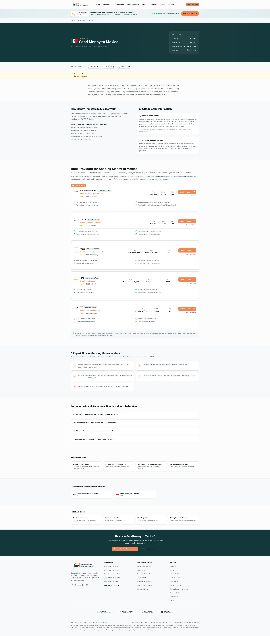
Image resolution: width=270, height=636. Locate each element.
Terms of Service (175, 585)
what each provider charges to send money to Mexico (172, 177)
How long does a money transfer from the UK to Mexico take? (95, 423)
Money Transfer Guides (145, 585)
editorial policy (108, 335)
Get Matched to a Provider (123, 549)
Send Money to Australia (112, 574)
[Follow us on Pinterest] (83, 585)
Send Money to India (111, 581)
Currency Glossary (143, 589)
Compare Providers (148, 549)
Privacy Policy (174, 581)
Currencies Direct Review (145, 574)
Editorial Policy (175, 574)
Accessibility (174, 597)
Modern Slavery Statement (179, 589)
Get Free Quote (185, 192)
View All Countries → (111, 585)
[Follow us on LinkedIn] (79, 585)
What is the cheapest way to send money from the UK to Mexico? (96, 414)
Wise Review (141, 570)
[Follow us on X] (76, 585)
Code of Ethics (175, 593)
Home (98, 5)
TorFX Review (141, 578)
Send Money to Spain (111, 566)
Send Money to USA (110, 570)
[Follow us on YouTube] (87, 585)
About (163, 5)
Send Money (107, 5)
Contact (171, 5)
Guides (144, 5)
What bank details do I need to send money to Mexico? (93, 431)
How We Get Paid (175, 578)
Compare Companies (144, 566)
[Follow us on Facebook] (72, 585)
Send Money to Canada (112, 578)
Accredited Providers (144, 581)
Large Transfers (133, 5)
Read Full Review (191, 196)
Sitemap (172, 600)
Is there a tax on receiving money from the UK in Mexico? (93, 439)
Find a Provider (192, 5)
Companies (120, 5)
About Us (173, 566)
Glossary (154, 5)
